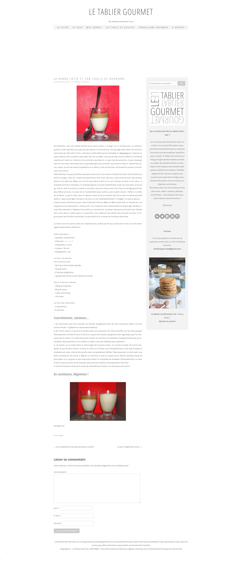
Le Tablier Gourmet (121, 11)
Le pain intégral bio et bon (129, 447)
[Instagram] (177, 216)
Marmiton (124, 153)
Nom (56, 508)
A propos (179, 27)
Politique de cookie (169, 549)
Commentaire (60, 472)
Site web (57, 523)
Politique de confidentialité (147, 549)
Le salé (78, 27)
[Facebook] (167, 216)
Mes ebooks (94, 27)
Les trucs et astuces (120, 27)
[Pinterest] (172, 216)
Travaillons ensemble (154, 27)
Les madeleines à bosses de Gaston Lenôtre (74, 447)
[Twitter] (162, 216)
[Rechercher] (181, 83)
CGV (180, 549)
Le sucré (63, 27)
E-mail (57, 516)
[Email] (157, 216)
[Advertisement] (121, 50)
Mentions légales (126, 549)
